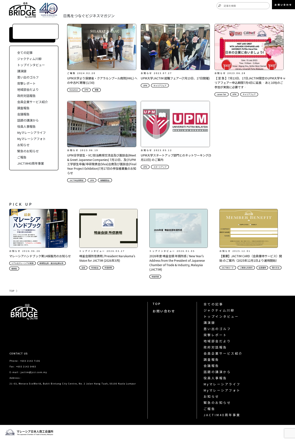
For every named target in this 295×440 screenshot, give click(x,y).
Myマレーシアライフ (31, 132)
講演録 (21, 71)
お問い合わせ (164, 311)
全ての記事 (25, 52)
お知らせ (23, 145)
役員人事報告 (26, 126)
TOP (157, 303)
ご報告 (21, 157)
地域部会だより (28, 89)
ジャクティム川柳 (29, 58)
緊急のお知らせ (28, 151)
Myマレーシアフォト (31, 138)
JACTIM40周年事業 (30, 163)
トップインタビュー (31, 65)
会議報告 (23, 114)
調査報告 (23, 108)
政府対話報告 (26, 95)
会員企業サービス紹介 (32, 102)
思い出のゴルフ (28, 77)
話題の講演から (28, 120)
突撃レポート (26, 83)
